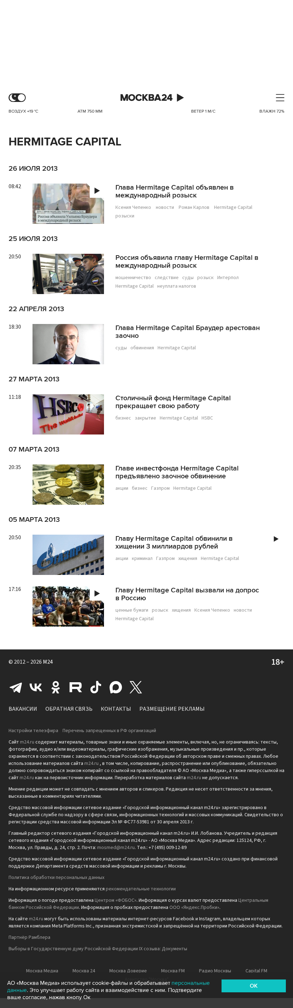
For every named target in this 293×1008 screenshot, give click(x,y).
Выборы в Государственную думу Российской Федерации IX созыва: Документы (98, 948)
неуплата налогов (176, 286)
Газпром (160, 488)
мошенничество (133, 277)
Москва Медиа (42, 970)
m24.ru (27, 742)
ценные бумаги (131, 610)
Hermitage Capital (233, 207)
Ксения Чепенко (133, 207)
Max (116, 687)
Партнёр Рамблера (29, 937)
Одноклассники (56, 687)
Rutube (76, 687)
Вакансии (23, 709)
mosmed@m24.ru (116, 847)
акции (121, 488)
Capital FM (256, 970)
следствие (167, 277)
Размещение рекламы (172, 709)
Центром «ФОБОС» (115, 900)
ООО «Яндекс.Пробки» (194, 907)
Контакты (116, 709)
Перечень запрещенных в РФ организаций (109, 730)
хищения (187, 558)
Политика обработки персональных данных (56, 877)
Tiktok (96, 687)
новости (165, 207)
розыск (205, 277)
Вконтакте (36, 687)
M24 (48, 662)
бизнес (123, 418)
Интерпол (228, 277)
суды (188, 277)
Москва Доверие (128, 970)
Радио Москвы (215, 970)
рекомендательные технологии (141, 889)
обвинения (142, 347)
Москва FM (173, 970)
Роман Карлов (194, 207)
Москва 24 (146, 98)
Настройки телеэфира (33, 730)
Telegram (16, 687)
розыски (124, 216)
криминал (142, 558)
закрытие (145, 418)
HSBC (207, 418)
